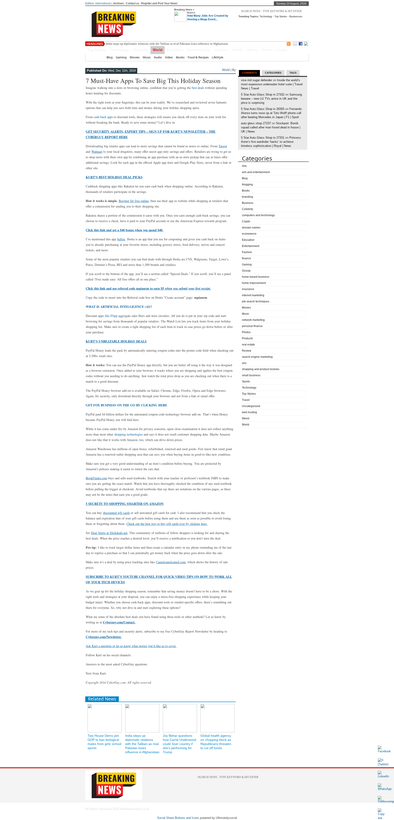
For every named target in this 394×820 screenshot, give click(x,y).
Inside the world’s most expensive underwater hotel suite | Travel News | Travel (272, 84)
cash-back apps (103, 117)
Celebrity (247, 209)
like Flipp (111, 316)
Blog (109, 57)
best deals (198, 88)
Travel (267, 50)
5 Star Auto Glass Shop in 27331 (262, 137)
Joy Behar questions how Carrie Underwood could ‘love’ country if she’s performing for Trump (179, 744)
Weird (245, 418)
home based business (255, 276)
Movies (135, 57)
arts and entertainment (256, 172)
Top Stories (281, 16)
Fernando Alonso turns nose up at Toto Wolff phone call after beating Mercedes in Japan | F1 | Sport (271, 113)
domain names (251, 227)
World (157, 50)
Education (175, 50)
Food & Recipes (198, 57)
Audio (158, 57)
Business (140, 50)
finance (191, 12)
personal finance (252, 326)
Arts (244, 166)
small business (251, 375)
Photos (246, 332)
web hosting (249, 412)
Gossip (246, 270)
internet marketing (253, 295)
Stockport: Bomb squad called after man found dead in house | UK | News (270, 127)
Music (147, 57)
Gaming (121, 57)
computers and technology (258, 215)
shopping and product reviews (260, 369)
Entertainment (199, 50)
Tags (293, 72)
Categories (273, 72)
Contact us (132, 3)
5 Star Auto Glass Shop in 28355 (262, 109)
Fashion (221, 50)
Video (169, 57)
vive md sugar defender (256, 80)
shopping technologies (128, 434)
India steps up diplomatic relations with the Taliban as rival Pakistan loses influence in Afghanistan (167, 43)
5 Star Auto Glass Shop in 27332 (262, 94)
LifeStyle (217, 57)
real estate (248, 344)
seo (244, 363)
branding (247, 196)
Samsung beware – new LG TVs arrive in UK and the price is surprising (271, 98)
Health (237, 50)
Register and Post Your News (159, 3)
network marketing (253, 320)
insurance (248, 289)
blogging (247, 184)
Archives (118, 3)
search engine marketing (257, 356)
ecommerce (249, 233)
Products (247, 338)
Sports (252, 50)
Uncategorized (251, 406)
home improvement (254, 283)
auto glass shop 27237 (256, 123)
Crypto (281, 50)
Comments (249, 72)
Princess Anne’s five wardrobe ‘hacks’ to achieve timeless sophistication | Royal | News (271, 142)
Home (99, 57)
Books (180, 57)
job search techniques (255, 301)
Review (246, 350)
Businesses (295, 16)
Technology (265, 16)
